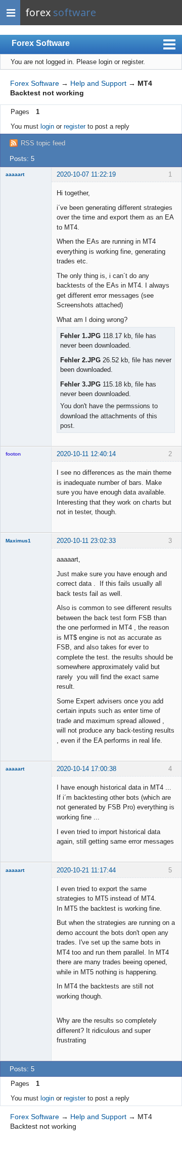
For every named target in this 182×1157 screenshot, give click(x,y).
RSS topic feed (43, 143)
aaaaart (15, 174)
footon (13, 454)
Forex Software (41, 43)
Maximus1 (18, 540)
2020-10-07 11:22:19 (86, 174)
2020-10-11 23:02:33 (86, 540)
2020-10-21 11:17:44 (86, 870)
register (74, 126)
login (47, 126)
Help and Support (98, 83)
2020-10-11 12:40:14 (86, 454)
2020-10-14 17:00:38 (86, 769)
